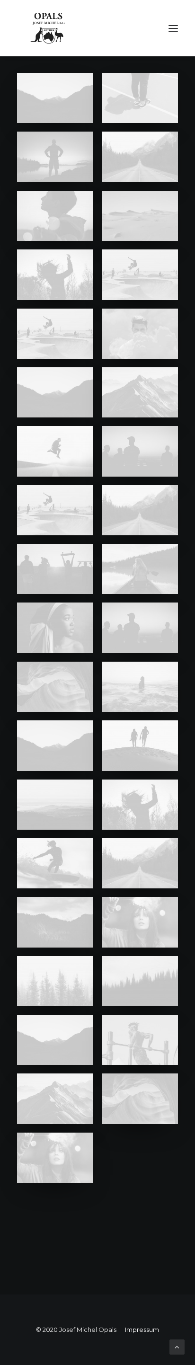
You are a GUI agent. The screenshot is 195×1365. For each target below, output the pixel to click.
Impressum (142, 1329)
